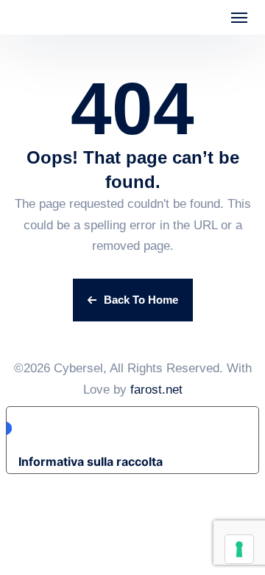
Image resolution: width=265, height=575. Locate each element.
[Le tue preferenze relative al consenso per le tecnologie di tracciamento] (239, 549)
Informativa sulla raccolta (90, 461)
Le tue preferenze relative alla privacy (128, 428)
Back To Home (141, 299)
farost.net (156, 390)
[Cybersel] (51, 17)
